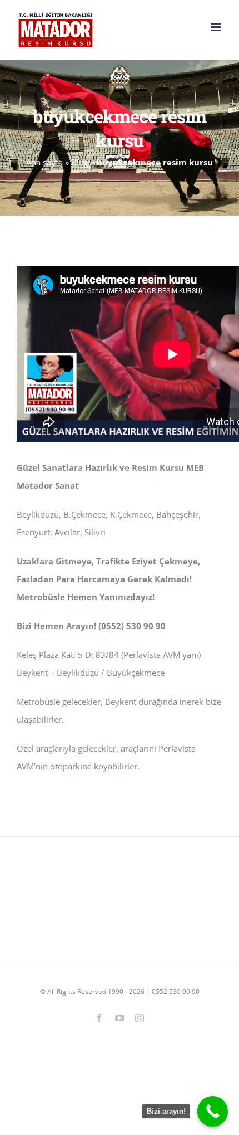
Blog (79, 162)
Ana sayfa (44, 162)
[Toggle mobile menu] (216, 27)
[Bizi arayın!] (212, 1111)
